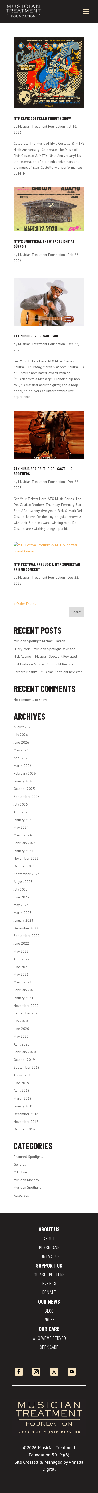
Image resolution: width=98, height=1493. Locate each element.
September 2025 (27, 796)
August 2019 (23, 1075)
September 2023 (27, 874)
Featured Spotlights (28, 1156)
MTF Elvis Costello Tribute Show (42, 118)
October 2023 (24, 866)
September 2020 (27, 1013)
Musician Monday (26, 1180)
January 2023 (23, 920)
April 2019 (22, 1090)
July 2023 (21, 889)
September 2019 (27, 1067)
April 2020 (22, 1044)
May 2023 (21, 905)
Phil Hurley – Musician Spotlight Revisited (45, 664)
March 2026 (23, 765)
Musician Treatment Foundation (41, 126)
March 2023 (23, 912)
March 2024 (23, 835)
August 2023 (23, 881)
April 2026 (22, 758)
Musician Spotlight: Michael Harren (39, 641)
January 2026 (23, 781)
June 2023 (21, 897)
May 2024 (21, 827)
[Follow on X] (54, 1372)
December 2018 (26, 1114)
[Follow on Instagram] (36, 1372)
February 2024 (25, 843)
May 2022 (21, 951)
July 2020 (21, 1021)
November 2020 (26, 1005)
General (20, 1164)
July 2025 (21, 804)
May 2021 (21, 974)
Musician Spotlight (27, 1187)
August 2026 (23, 727)
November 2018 (26, 1121)
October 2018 (24, 1129)
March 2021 (23, 982)
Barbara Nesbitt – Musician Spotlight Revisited (48, 672)
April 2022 (22, 959)
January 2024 (23, 851)
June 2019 (21, 1083)
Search (76, 612)
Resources (21, 1195)
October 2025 (24, 788)
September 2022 (27, 935)
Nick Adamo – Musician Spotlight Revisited (45, 656)
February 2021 (25, 990)
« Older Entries (25, 603)
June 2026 (21, 742)
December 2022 (26, 928)
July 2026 (21, 734)
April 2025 (22, 812)
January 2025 (23, 820)
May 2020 (21, 1036)
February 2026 (25, 773)
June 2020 (21, 1028)
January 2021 (23, 998)
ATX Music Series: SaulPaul (36, 335)
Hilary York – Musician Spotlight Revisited (44, 648)
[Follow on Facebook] (19, 1372)
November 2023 (26, 858)
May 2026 (21, 750)
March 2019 (23, 1098)
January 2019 (23, 1106)
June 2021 (21, 967)
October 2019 (24, 1059)
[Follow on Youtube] (72, 1372)
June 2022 (21, 943)
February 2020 (25, 1052)
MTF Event (22, 1172)
